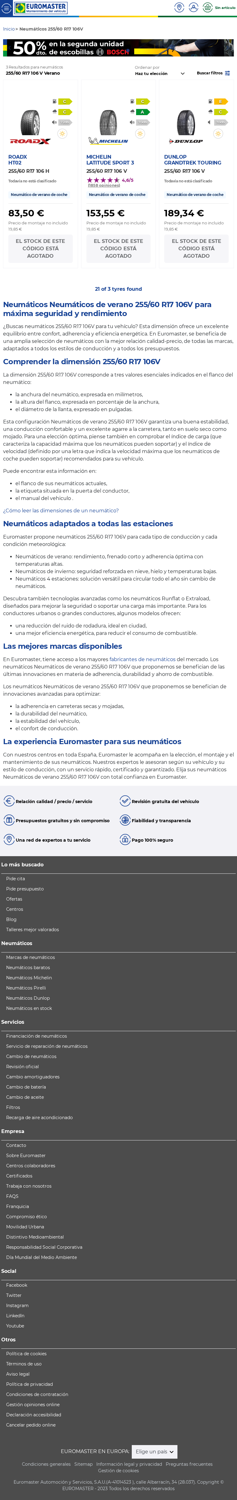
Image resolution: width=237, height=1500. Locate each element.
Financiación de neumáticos (36, 1036)
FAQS (12, 1196)
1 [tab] (109, 51)
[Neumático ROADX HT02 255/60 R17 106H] (30, 119)
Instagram (17, 1305)
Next (229, 48)
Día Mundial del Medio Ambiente (41, 1257)
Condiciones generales (46, 1464)
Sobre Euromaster (26, 1155)
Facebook (16, 1285)
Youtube (15, 1326)
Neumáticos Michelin (29, 978)
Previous (8, 48)
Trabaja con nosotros (29, 1186)
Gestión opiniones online (33, 1404)
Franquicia (17, 1206)
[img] (62, 134)
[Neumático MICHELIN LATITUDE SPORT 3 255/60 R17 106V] (108, 119)
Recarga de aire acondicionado (39, 1117)
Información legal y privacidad (129, 1464)
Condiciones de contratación (37, 1394)
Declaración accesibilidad (33, 1415)
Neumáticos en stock (29, 1008)
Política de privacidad (29, 1384)
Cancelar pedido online (31, 1425)
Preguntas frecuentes (189, 1464)
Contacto (16, 1145)
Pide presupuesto (25, 889)
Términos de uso (24, 1364)
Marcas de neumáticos (30, 957)
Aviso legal (18, 1374)
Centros (14, 909)
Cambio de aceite (25, 1097)
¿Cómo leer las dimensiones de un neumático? (61, 511)
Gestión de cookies (118, 1470)
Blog (11, 919)
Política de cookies (26, 1353)
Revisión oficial (22, 1066)
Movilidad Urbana (25, 1227)
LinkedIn (15, 1316)
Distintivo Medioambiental (35, 1237)
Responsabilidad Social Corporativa (44, 1247)
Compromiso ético (26, 1216)
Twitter (14, 1295)
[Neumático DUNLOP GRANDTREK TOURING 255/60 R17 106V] (186, 119)
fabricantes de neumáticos (143, 659)
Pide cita (15, 878)
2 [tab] (118, 51)
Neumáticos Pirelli (26, 988)
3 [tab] (128, 51)
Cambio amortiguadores (33, 1077)
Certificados (19, 1176)
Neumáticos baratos (28, 967)
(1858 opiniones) (104, 185)
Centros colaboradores (30, 1166)
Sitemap (83, 1464)
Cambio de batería (26, 1087)
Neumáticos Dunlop (28, 998)
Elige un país (152, 1452)
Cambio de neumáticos (31, 1056)
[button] (214, 73)
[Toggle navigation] (6, 8)
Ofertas (14, 899)
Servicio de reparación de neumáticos (47, 1046)
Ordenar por (147, 67)
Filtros (13, 1107)
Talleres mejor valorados (32, 929)
